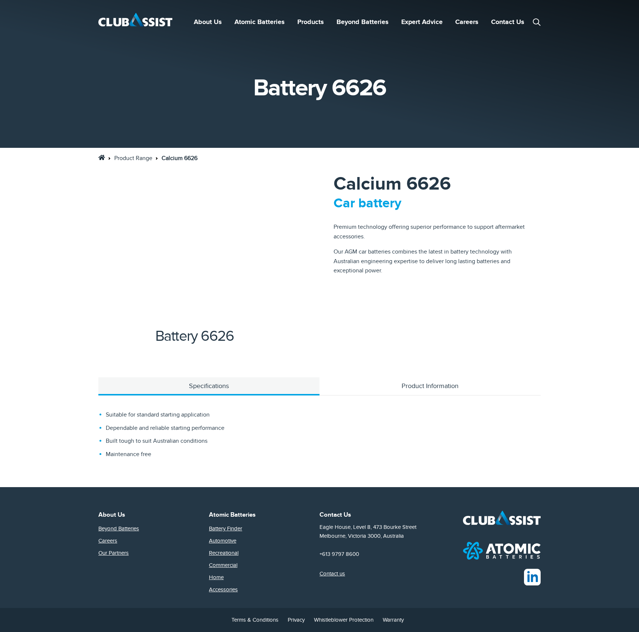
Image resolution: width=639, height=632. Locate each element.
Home (216, 577)
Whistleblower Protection (343, 619)
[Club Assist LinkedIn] (532, 576)
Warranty (393, 619)
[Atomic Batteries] (502, 550)
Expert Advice (422, 22)
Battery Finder (225, 528)
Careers (467, 22)
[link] (101, 157)
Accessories (223, 589)
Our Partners (113, 553)
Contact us (332, 573)
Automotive (222, 540)
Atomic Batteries (259, 22)
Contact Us (507, 22)
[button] (536, 22)
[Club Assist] (135, 22)
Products (310, 22)
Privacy (296, 619)
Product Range (133, 158)
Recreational (224, 553)
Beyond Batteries (363, 22)
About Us (208, 22)
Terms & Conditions (254, 619)
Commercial (223, 565)
